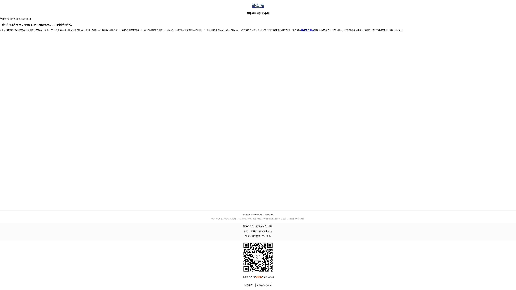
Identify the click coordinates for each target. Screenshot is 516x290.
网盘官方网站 (307, 30)
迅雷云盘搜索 (269, 214)
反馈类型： (249, 285)
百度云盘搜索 (247, 214)
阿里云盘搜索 (258, 214)
